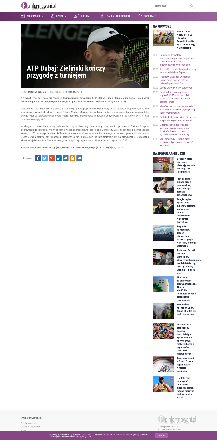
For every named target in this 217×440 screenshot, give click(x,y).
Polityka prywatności (29, 423)
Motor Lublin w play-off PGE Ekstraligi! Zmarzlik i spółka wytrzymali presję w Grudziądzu (186, 39)
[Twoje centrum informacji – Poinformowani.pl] (38, 5)
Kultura (85, 16)
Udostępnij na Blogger (72, 158)
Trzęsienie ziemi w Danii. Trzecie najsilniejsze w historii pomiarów (185, 365)
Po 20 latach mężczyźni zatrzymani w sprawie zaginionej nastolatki (178, 119)
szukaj (192, 6)
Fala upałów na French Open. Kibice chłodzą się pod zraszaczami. (186, 309)
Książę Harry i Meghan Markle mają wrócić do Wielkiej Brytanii (178, 71)
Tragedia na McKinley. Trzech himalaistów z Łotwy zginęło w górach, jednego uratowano (186, 236)
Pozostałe (150, 16)
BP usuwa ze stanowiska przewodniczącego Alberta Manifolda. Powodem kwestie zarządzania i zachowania (186, 289)
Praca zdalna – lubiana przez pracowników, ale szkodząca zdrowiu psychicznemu (184, 186)
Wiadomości (33, 16)
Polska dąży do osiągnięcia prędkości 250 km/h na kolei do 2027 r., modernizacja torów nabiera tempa (175, 97)
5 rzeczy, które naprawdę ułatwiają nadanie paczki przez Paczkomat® (186, 165)
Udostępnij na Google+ (52, 158)
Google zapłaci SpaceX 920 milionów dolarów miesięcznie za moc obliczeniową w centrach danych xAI (186, 210)
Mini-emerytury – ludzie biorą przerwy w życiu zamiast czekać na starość (176, 142)
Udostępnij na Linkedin (59, 158)
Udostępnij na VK (79, 158)
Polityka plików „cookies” (31, 427)
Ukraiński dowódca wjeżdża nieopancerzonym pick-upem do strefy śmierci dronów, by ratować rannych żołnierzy (174, 129)
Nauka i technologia (118, 16)
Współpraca (26, 430)
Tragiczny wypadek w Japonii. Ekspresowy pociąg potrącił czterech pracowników (175, 80)
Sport (59, 16)
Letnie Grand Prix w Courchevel (176, 87)
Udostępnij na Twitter (45, 158)
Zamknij (161, 435)
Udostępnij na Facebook (38, 158)
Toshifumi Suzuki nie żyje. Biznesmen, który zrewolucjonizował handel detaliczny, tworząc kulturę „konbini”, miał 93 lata (186, 261)
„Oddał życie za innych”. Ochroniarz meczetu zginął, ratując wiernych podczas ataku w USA (185, 388)
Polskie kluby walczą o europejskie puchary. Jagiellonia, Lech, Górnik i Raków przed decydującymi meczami (177, 60)
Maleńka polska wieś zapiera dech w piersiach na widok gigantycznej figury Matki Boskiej (177, 109)
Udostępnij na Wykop (65, 158)
